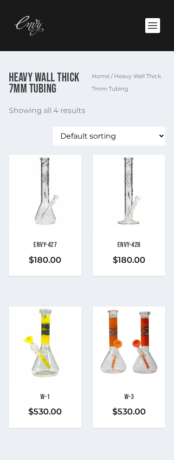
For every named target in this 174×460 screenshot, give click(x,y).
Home (101, 76)
